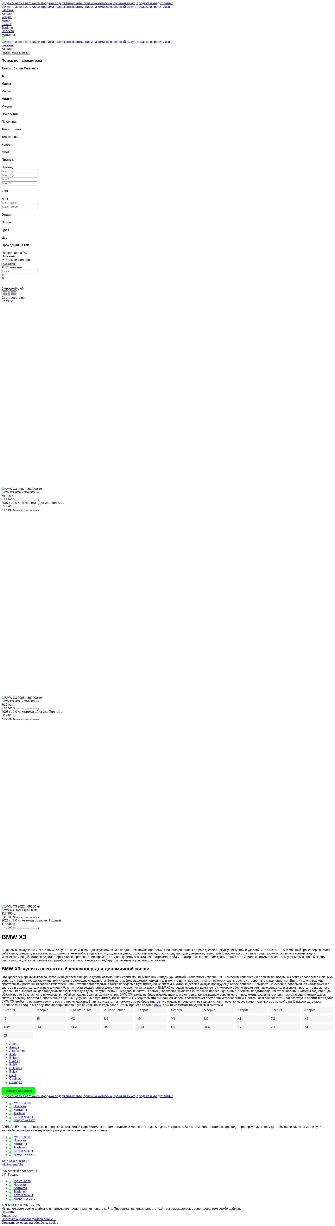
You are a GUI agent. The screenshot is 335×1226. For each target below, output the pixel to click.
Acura (13, 1043)
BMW (157, 1005)
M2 (73, 1018)
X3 (306, 1018)
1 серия (9, 1010)
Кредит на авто (24, 1120)
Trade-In (7, 27)
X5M (140, 1027)
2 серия (42, 1010)
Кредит (7, 20)
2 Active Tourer (81, 1010)
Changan (15, 1082)
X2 (273, 1018)
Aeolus (14, 1047)
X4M (74, 1027)
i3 (5, 1018)
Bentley (14, 1061)
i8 (38, 1018)
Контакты (8, 34)
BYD (12, 1075)
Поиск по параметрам (15, 52)
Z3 (273, 1027)
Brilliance (15, 1068)
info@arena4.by (12, 1164)
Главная (8, 10)
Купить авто (22, 1102)
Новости (8, 31)
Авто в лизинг (23, 1116)
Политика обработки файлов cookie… (29, 1219)
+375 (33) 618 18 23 (15, 1161)
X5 (106, 1027)
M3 (106, 1018)
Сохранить (9, 263)
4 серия (176, 1010)
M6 (206, 1018)
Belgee (14, 1057)
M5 (173, 1018)
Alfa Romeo (17, 1050)
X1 (239, 1018)
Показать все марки (18, 1090)
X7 (239, 1027)
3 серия (143, 1010)
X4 (39, 1027)
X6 (173, 1027)
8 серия (309, 1010)
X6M (207, 1027)
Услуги (7, 17)
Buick (13, 1071)
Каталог (7, 13)
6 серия (243, 1010)
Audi (12, 1054)
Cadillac (15, 1078)
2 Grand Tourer (114, 1010)
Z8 (6, 1035)
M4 (139, 1018)
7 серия (276, 1010)
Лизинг (6, 24)
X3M (7, 1027)
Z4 (306, 1027)
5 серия (209, 1010)
